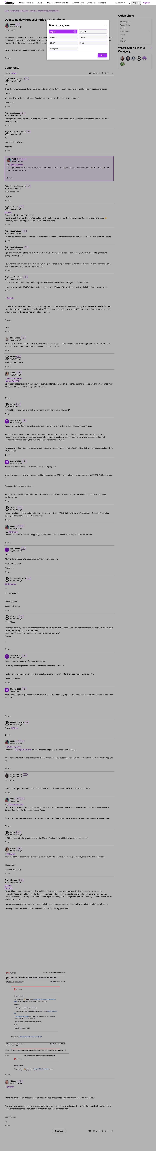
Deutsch (53, 37)
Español (83, 31)
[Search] (129, 3)
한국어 (82, 43)
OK (102, 55)
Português (54, 49)
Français (83, 37)
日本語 (52, 43)
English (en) (119, 3)
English (53, 31)
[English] (9, 3)
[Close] (105, 25)
